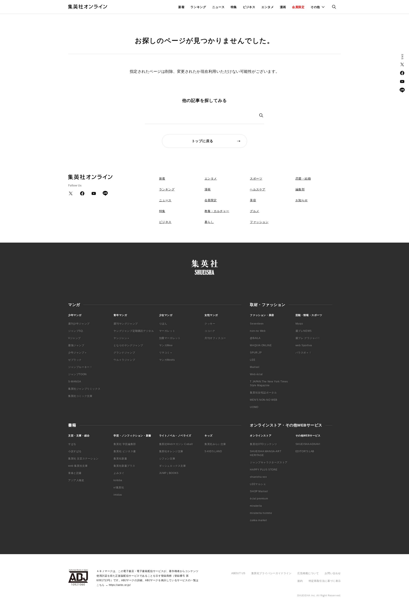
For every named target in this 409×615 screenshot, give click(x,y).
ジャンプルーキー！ (80, 367)
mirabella (256, 505)
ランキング (198, 7)
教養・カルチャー (216, 211)
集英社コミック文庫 (80, 396)
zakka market (258, 520)
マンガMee (166, 345)
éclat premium (259, 498)
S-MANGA (74, 381)
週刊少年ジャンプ (79, 323)
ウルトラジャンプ (124, 359)
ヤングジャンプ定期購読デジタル (134, 330)
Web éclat (256, 374)
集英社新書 (120, 458)
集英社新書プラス (124, 465)
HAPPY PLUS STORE (264, 469)
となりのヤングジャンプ (128, 345)
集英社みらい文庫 (215, 444)
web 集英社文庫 (78, 465)
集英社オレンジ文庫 (171, 451)
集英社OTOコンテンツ (263, 444)
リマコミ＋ (166, 352)
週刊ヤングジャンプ (126, 323)
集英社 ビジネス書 (125, 451)
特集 (234, 7)
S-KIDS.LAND (213, 451)
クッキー (209, 323)
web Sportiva (303, 345)
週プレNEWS (303, 330)
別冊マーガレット (170, 338)
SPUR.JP (256, 352)
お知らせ (301, 200)
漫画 (283, 7)
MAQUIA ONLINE (261, 345)
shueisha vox (258, 476)
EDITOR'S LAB (304, 451)
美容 (253, 200)
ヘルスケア (257, 189)
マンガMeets (167, 359)
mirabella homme (261, 513)
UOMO (254, 407)
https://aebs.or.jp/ (120, 585)
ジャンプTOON (77, 374)
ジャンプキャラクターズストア (268, 462)
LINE (402, 90)
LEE (252, 359)
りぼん (163, 323)
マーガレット (167, 330)
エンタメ (267, 7)
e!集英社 (119, 487)
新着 (181, 7)
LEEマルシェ (258, 484)
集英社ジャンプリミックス (84, 388)
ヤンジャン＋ (122, 338)
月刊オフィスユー (215, 338)
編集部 (300, 189)
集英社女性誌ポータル (263, 392)
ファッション (259, 222)
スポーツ (256, 178)
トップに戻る (202, 141)
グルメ (254, 211)
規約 (300, 580)
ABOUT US (238, 573)
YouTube (402, 81)
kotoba (118, 480)
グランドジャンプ (124, 352)
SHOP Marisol (259, 491)
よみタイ (119, 473)
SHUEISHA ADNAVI (307, 444)
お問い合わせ (333, 573)
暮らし (209, 222)
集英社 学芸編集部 (125, 444)
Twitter (402, 64)
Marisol (254, 367)
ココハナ (209, 330)
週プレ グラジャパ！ (307, 338)
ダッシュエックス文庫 (172, 465)
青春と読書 (75, 473)
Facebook (402, 73)
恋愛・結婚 (303, 178)
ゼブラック (75, 359)
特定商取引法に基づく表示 (325, 580)
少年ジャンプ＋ (77, 352)
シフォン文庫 (167, 458)
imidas (118, 494)
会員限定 (298, 7)
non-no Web (257, 330)
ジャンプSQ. (76, 330)
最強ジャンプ (76, 345)
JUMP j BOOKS (169, 473)
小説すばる (75, 451)
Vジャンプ (74, 338)
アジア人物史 (76, 480)
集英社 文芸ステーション (83, 458)
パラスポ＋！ (303, 352)
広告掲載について (308, 573)
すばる (72, 444)
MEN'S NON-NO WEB (263, 399)
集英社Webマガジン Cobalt (176, 444)
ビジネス (249, 7)
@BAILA (255, 338)
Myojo (299, 323)
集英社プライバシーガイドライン (271, 573)
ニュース (218, 7)
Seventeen (257, 323)
